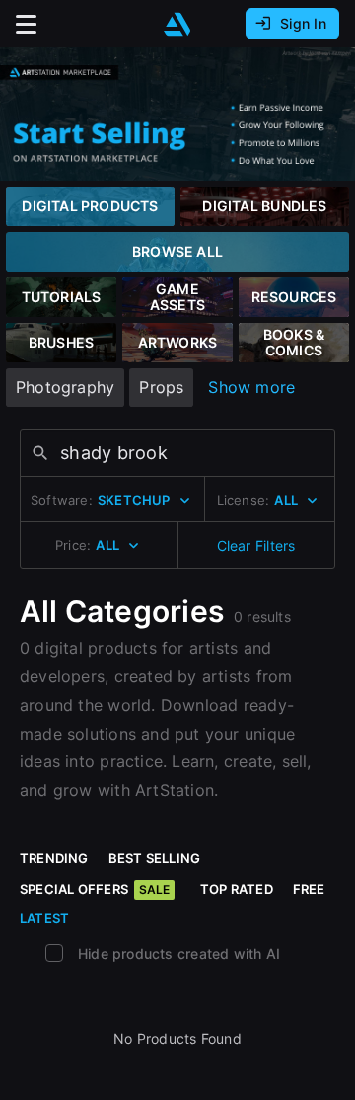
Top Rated (236, 889)
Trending (54, 858)
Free (309, 889)
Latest (44, 918)
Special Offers (95, 889)
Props (161, 387)
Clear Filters (256, 545)
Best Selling (154, 858)
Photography (65, 387)
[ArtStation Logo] (177, 24)
